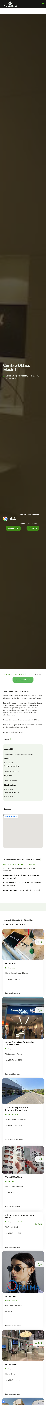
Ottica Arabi (10, 963)
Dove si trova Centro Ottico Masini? (19, 864)
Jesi (13, 1181)
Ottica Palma (11, 1296)
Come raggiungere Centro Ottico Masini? (21, 890)
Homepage (6, 674)
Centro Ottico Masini (29, 514)
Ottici (15, 674)
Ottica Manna (11, 1364)
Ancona (14, 968)
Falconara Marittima (18, 1222)
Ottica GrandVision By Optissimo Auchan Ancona (20, 1043)
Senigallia (15, 1114)
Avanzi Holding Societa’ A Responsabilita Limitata (16, 1108)
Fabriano (14, 1300)
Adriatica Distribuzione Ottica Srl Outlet (20, 1216)
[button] (43, 4)
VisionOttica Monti (13, 1177)
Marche (21, 674)
